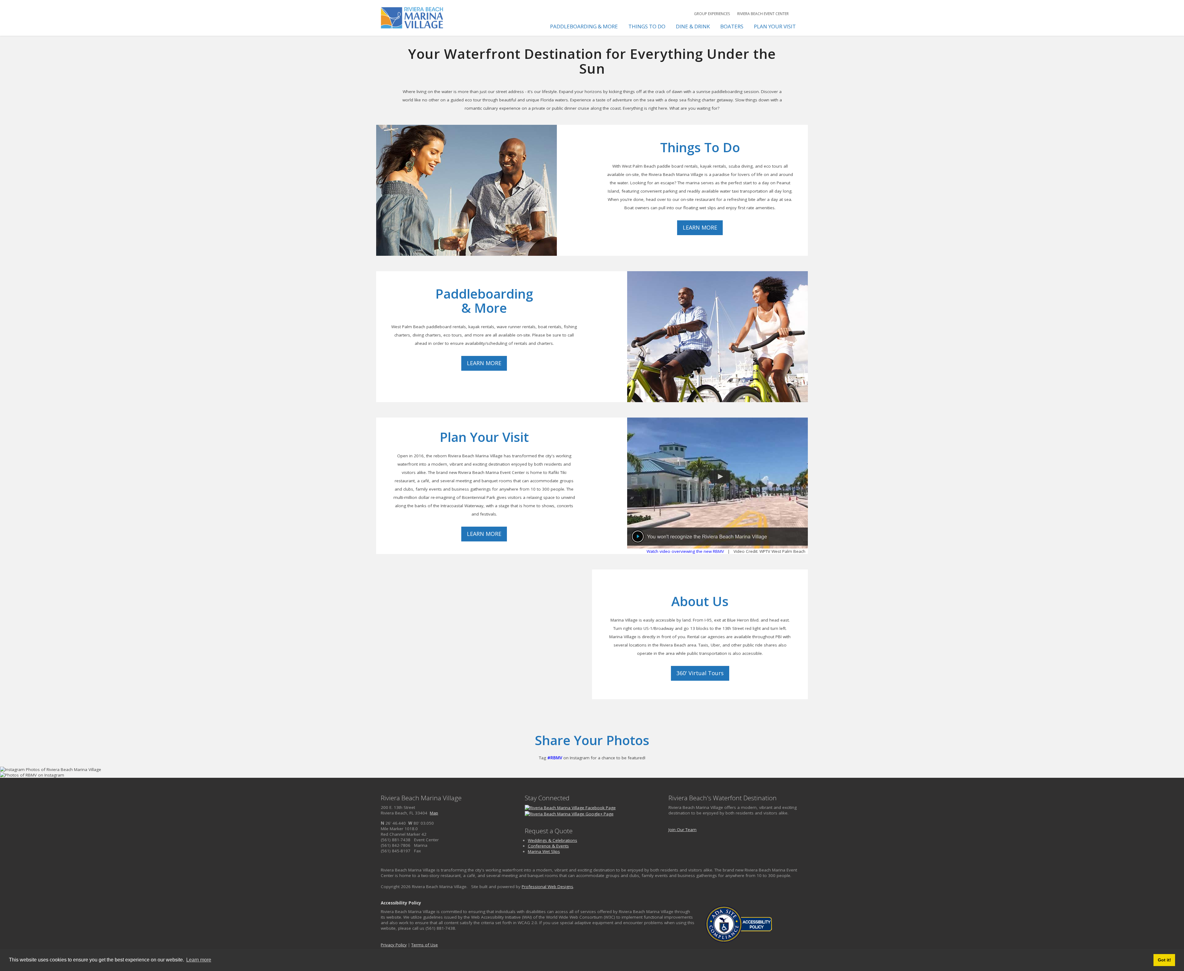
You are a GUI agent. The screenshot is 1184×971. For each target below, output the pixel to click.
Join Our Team (682, 829)
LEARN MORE (700, 227)
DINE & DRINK (693, 26)
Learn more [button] (198, 959)
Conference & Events (548, 846)
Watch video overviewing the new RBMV (685, 551)
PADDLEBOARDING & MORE (584, 26)
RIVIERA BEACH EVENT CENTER (763, 13)
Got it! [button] (1164, 959)
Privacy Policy (394, 945)
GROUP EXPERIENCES (712, 13)
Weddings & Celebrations (552, 840)
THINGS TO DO (646, 26)
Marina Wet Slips (544, 851)
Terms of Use (424, 945)
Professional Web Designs (547, 886)
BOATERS (731, 26)
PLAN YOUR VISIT (775, 26)
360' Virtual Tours (700, 673)
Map (434, 813)
